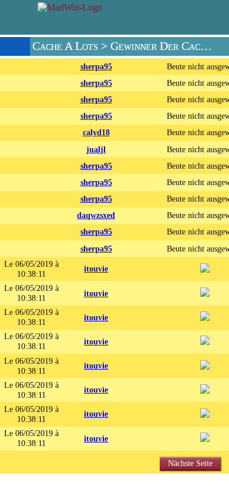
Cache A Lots (65, 46)
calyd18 (96, 132)
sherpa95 (96, 66)
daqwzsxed (96, 215)
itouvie (96, 268)
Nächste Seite (190, 463)
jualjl (96, 149)
